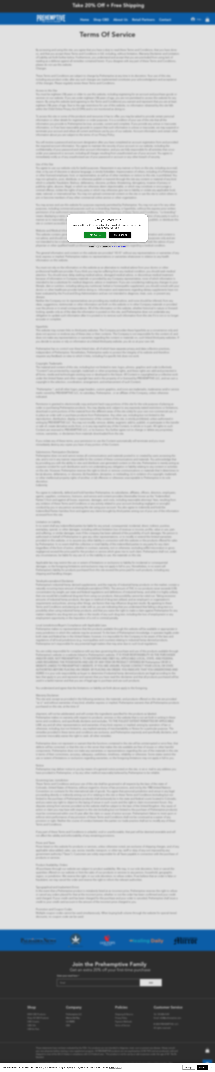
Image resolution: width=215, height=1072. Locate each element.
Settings (188, 1067)
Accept (202, 1067)
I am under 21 (120, 235)
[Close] (211, 1067)
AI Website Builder (119, 247)
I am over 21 (95, 235)
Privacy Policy (115, 1067)
